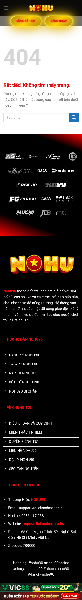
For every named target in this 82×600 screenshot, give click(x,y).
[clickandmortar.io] (41, 8)
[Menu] (6, 7)
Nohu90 (9, 291)
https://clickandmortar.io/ (43, 524)
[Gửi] (74, 117)
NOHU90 (38, 500)
